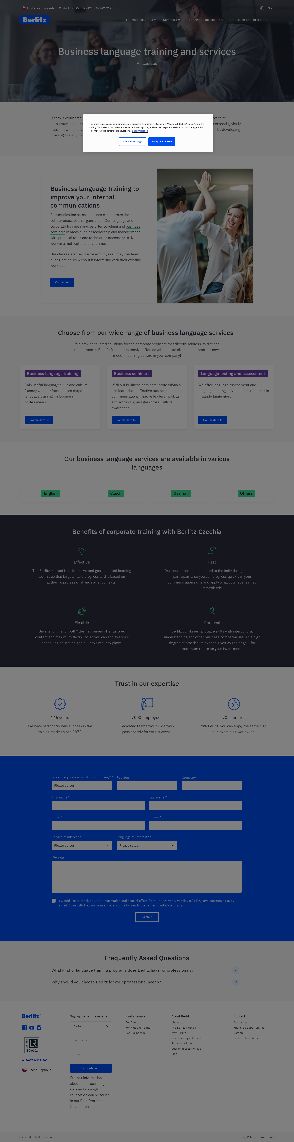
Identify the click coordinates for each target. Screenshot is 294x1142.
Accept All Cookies (161, 141)
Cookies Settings (132, 141)
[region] (148, 133)
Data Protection (140, 130)
